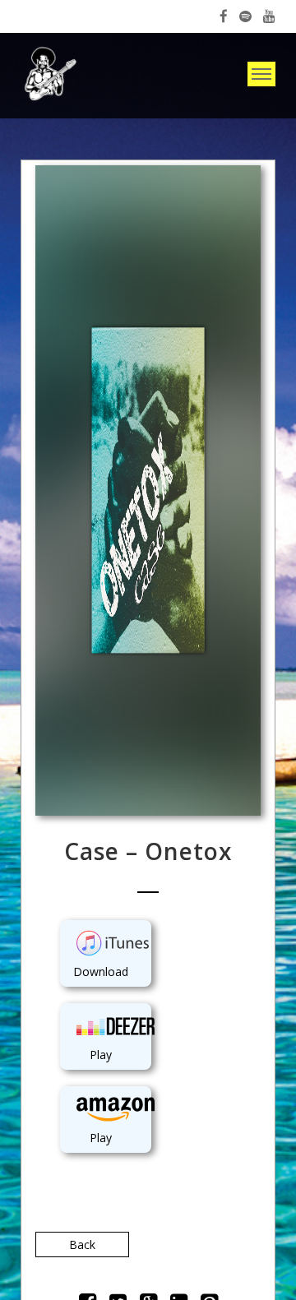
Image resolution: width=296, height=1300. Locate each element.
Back (82, 1244)
